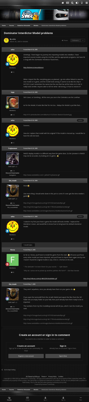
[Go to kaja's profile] (13, 102)
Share (65, 40)
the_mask (12, 181)
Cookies (60, 376)
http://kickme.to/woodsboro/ (33, 67)
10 (13, 72)
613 (13, 115)
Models (25, 41)
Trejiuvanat (12, 148)
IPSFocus (37, 376)
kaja (12, 92)
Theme (43, 376)
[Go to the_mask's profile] (13, 191)
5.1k (13, 171)
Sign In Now (63, 356)
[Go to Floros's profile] (13, 260)
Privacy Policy (52, 376)
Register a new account (26, 356)
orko (14, 39)
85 (13, 272)
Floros (12, 250)
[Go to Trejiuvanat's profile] (13, 158)
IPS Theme (29, 376)
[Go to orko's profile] (6, 40)
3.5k (13, 203)
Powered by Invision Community (44, 384)
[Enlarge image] (58, 156)
